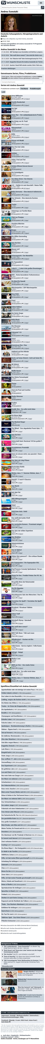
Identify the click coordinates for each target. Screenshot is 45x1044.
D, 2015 (24, 838)
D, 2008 (26, 812)
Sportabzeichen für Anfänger (11, 888)
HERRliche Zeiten (7, 855)
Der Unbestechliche (8, 785)
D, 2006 (23, 802)
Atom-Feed (33, 1020)
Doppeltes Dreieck (7, 746)
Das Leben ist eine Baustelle (11, 696)
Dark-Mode (5, 1022)
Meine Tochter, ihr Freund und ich (12, 828)
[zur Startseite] (15, 2)
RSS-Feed (24, 1020)
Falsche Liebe (6, 723)
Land (3, 92)
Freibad (4, 894)
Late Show (5, 749)
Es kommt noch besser (9, 838)
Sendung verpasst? (7, 1037)
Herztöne (4, 832)
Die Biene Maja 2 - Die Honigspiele (13, 848)
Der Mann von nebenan (9, 779)
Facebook (4, 1020)
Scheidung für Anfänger (9, 861)
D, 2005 (28, 798)
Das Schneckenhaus (8, 802)
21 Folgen (26, 342)
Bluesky (11, 1020)
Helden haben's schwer (9, 693)
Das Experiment (6, 766)
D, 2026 (22, 921)
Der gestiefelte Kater (8, 818)
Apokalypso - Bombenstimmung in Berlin (15, 726)
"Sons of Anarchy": (22, 957)
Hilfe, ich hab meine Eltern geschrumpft (15, 858)
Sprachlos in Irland (7, 891)
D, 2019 (12, 868)
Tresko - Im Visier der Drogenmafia (13, 706)
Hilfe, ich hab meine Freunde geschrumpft (16, 878)
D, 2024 (24, 907)
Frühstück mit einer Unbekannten (12, 808)
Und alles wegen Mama (9, 742)
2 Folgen (25, 156)
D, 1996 (24, 693)
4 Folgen (25, 150)
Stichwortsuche (25, 1035)
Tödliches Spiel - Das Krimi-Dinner (13, 917)
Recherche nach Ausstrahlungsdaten (14, 933)
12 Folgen (26, 99)
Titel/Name (24, 88)
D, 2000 (18, 752)
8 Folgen (25, 111)
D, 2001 (19, 765)
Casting (4, 845)
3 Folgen (25, 195)
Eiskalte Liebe (6, 719)
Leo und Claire (6, 772)
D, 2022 (14, 894)
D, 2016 (24, 841)
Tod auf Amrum (6, 733)
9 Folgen (25, 105)
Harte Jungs (5, 756)
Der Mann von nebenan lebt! (11, 799)
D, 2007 (21, 805)
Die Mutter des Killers (9, 703)
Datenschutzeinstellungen (10, 1017)
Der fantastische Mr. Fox (10, 815)
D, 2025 (20, 914)
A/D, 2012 (32, 828)
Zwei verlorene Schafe (9, 842)
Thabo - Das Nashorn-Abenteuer (12, 904)
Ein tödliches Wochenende (10, 736)
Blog (21, 1017)
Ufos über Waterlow (8, 739)
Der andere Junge (7, 805)
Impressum (5, 1015)
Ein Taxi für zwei (7, 914)
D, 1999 (21, 746)
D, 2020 (38, 878)
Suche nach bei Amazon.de (16, 928)
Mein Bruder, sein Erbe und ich (11, 825)
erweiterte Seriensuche (9, 931)
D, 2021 (21, 891)
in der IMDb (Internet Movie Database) (20, 925)
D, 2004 (36, 795)
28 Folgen (26, 188)
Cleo (3, 868)
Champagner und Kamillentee (11, 716)
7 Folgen (25, 118)
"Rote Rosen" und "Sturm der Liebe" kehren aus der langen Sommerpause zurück (23, 951)
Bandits (4, 713)
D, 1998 (37, 726)
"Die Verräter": (19, 954)
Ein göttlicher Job (7, 769)
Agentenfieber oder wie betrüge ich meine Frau (17, 690)
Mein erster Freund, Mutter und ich (13, 792)
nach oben (6, 1035)
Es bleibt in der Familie (9, 851)
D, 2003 (22, 789)
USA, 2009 (28, 815)
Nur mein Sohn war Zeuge (10, 775)
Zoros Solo (5, 875)
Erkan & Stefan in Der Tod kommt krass (15, 795)
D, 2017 (14, 845)
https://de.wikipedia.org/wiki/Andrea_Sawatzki (17, 39)
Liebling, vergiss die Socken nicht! (13, 700)
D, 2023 (35, 901)
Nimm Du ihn (6, 871)
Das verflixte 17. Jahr (9, 759)
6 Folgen (25, 124)
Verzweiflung (6, 762)
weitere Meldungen (9, 68)
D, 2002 (24, 779)
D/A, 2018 (36, 858)
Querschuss (5, 911)
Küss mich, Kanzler (8, 789)
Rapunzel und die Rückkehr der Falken (14, 901)
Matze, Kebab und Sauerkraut (11, 881)
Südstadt (4, 865)
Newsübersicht (8, 966)
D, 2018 (24, 851)
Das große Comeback (9, 822)
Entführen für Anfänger (9, 908)
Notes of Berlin (6, 884)
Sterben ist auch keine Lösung (11, 898)
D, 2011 (23, 822)
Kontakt (12, 1015)
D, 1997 (19, 709)
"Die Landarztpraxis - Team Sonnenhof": (22, 947)
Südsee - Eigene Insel (9, 729)
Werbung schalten (23, 1015)
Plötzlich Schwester (8, 921)
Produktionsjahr (35, 88)
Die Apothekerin (7, 709)
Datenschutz (34, 1015)
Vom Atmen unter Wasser (10, 812)
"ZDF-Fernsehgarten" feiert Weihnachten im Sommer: (23, 962)
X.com (18, 1020)
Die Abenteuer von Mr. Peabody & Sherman (16, 835)
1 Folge (25, 182)
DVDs (16, 1037)
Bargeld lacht (6, 752)
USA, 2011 (25, 818)
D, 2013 (15, 831)
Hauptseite (15, 1035)
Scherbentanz (6, 782)
